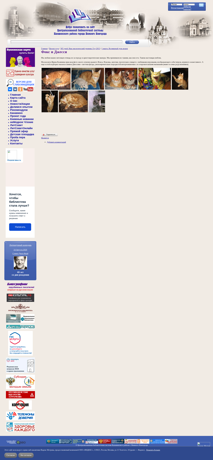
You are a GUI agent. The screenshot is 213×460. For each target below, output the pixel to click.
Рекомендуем (19, 110)
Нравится (45, 138)
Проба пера (17, 137)
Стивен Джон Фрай (20, 253)
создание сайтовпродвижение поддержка (11, 442)
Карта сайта (18, 97)
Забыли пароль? (187, 7)
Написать (20, 227)
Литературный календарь (20, 245)
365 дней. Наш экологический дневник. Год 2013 (80, 48)
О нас (13, 100)
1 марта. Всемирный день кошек (115, 48)
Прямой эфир (19, 131)
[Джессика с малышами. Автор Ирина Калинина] (96, 112)
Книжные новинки (22, 119)
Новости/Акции (20, 103)
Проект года (18, 116)
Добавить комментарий (56, 142)
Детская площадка (22, 134)
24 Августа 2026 (20, 250)
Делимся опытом (21, 106)
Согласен (11, 455)
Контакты (16, 143)
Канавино (16, 113)
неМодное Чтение (21, 122)
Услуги (14, 140)
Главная (15, 94)
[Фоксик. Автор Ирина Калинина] (56, 89)
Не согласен (26, 455)
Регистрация (177, 8)
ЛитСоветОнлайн (21, 128)
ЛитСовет (16, 125)
